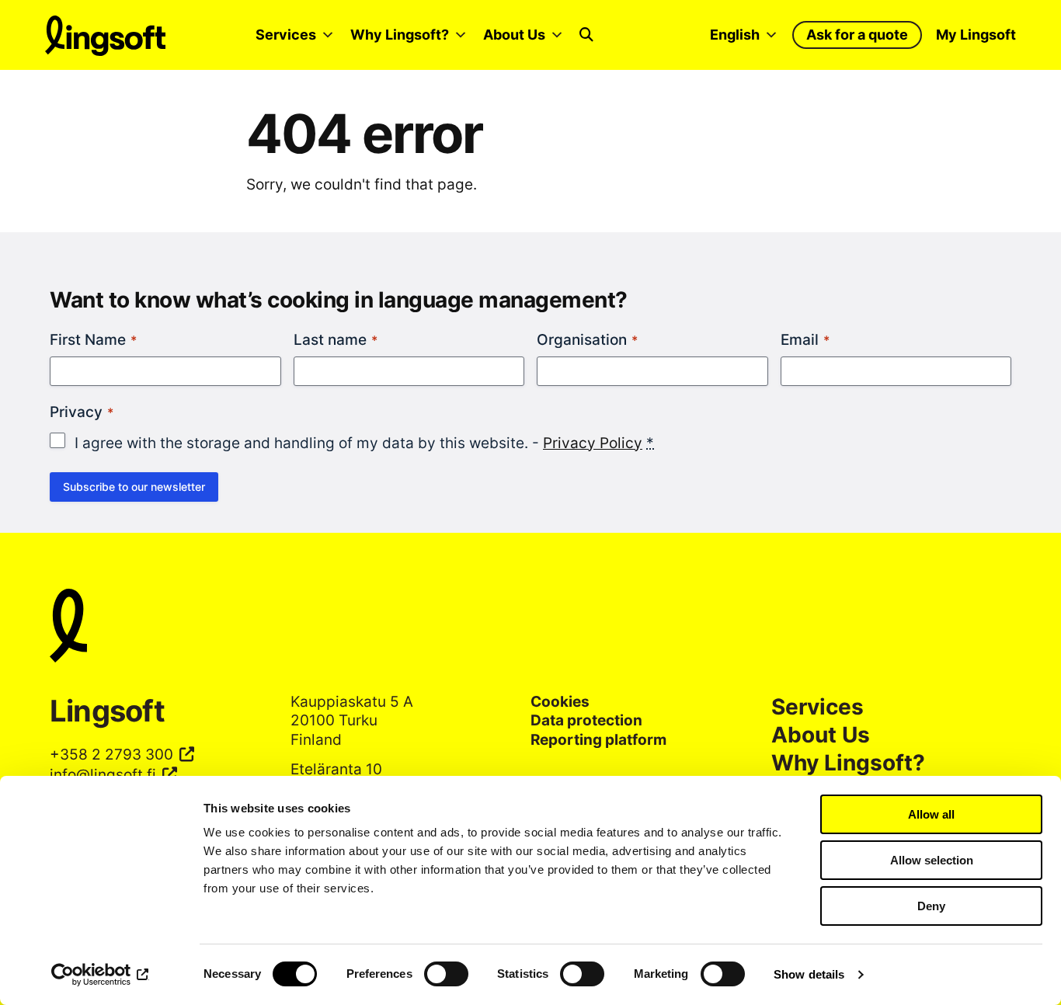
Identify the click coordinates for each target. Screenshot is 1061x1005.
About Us (514, 34)
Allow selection (931, 860)
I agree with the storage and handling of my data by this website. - (364, 443)
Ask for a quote (857, 34)
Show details (809, 974)
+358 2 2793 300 (111, 754)
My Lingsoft (976, 34)
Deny (931, 906)
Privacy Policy (592, 443)
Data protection (586, 720)
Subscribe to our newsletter (134, 486)
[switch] (446, 974)
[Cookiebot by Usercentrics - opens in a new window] (101, 974)
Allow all (931, 814)
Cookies (560, 702)
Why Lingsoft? (399, 34)
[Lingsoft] (530, 628)
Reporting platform (598, 740)
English (735, 34)
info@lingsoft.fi (103, 775)
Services (286, 34)
